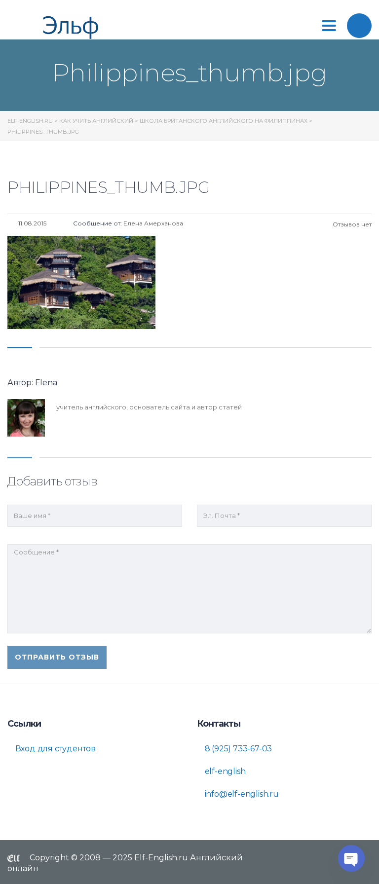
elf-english (224, 771)
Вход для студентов (54, 748)
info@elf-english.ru (241, 794)
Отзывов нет (351, 224)
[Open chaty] (351, 858)
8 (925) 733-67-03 (237, 748)
